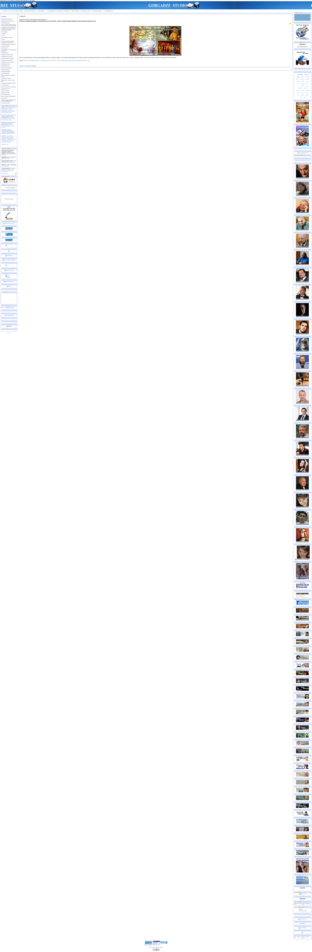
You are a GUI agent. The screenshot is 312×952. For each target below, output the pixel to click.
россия (307, 74)
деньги (301, 97)
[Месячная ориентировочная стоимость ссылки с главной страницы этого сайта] (9, 251)
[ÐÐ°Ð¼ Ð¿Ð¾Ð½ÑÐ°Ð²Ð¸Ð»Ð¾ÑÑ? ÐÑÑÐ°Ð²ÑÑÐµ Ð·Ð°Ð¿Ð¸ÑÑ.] (9, 219)
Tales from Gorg (75, 10)
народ (298, 76)
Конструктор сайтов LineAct (156, 947)
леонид (303, 92)
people (307, 85)
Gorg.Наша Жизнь (97, 10)
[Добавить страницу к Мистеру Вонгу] (302, 937)
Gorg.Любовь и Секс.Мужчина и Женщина (58, 10)
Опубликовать (302, 923)
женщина (302, 90)
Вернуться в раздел (28, 66)
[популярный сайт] (302, 932)
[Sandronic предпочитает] (302, 604)
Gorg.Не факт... (42, 10)
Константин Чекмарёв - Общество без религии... (8, 158)
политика (300, 74)
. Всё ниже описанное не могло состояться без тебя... (9, 125)
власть (303, 76)
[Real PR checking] (9, 229)
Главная (5, 10)
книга (305, 97)
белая (297, 79)
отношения (308, 90)
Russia (303, 81)
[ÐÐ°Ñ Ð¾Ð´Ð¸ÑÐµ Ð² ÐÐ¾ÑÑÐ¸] (302, 872)
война (307, 81)
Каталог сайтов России (9, 315)
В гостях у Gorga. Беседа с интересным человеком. (23, 10)
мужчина (297, 90)
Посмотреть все (5, 144)
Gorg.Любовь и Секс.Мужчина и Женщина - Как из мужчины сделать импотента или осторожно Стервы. (8, 170)
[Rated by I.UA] (9, 266)
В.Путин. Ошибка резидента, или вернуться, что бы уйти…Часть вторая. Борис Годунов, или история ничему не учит (57, 60)
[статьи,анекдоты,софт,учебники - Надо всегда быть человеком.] (148, 944)
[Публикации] (302, 588)
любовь (298, 92)
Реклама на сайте (86, 10)
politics (307, 76)
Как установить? (148, 944)
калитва (302, 79)
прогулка (303, 83)
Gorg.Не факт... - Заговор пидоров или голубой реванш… (8, 162)
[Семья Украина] (7, 274)
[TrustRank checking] (9, 241)
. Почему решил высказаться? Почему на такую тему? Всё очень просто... (9, 117)
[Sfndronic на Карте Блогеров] (302, 927)
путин (298, 83)
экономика (307, 79)
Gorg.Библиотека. (108, 10)
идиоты (298, 81)
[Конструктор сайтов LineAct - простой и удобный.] (9, 182)
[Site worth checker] (9, 235)
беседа (307, 92)
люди (307, 83)
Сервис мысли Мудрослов (10, 187)
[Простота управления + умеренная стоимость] (156, 950)
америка (302, 85)
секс (298, 85)
